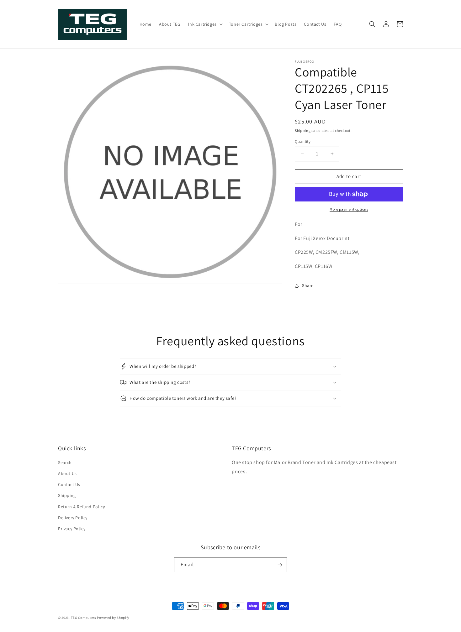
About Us (67, 473)
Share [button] (308, 285)
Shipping (303, 130)
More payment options (349, 209)
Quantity (302, 141)
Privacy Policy (71, 528)
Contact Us (69, 484)
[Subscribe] (280, 564)
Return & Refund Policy (81, 506)
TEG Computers (83, 617)
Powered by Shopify (113, 617)
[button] (204, 24)
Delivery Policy (72, 517)
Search (65, 462)
